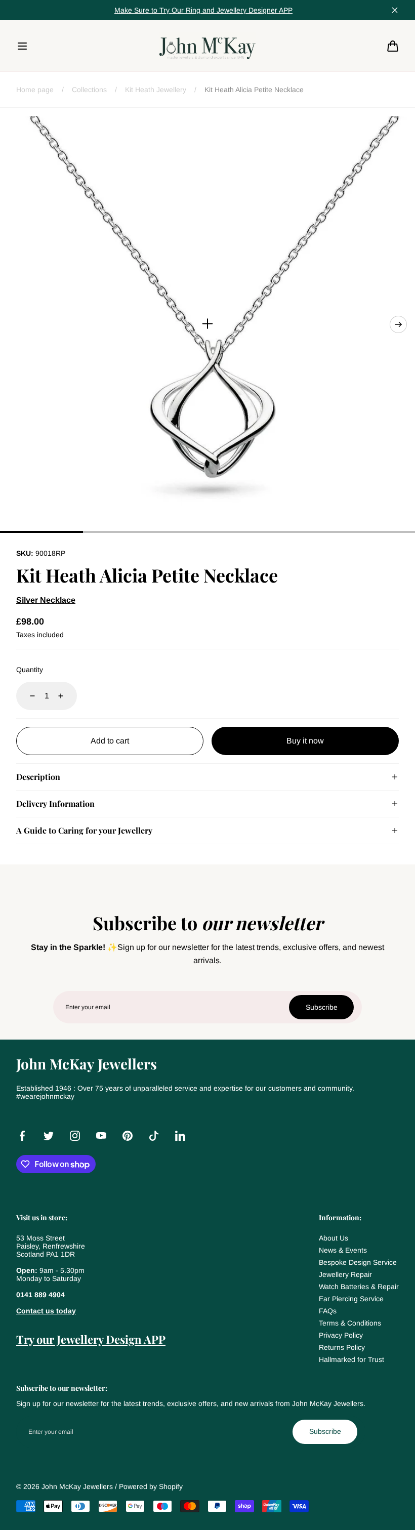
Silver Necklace (45, 600)
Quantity (29, 670)
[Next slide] (398, 324)
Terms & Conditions (350, 1323)
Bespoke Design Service (358, 1262)
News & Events (343, 1250)
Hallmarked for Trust (351, 1359)
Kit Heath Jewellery (155, 90)
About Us (333, 1238)
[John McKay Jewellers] (207, 45)
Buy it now (305, 740)
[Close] (395, 10)
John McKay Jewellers (77, 1486)
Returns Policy (342, 1347)
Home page (35, 90)
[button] (22, 46)
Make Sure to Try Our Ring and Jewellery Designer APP (203, 10)
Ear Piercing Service (351, 1299)
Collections (89, 90)
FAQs (328, 1311)
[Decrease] (26, 696)
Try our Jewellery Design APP (90, 1339)
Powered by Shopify (151, 1486)
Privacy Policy (341, 1335)
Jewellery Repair (345, 1274)
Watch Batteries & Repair (359, 1287)
